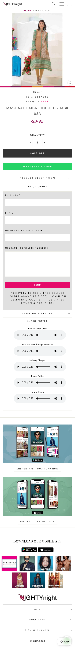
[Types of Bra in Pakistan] (63, 570)
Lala (45, 101)
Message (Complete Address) (26, 248)
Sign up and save (37, 630)
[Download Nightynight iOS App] (46, 551)
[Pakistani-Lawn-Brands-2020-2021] (55, 587)
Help (37, 609)
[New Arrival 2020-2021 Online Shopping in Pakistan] (9, 570)
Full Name (12, 195)
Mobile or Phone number (24, 230)
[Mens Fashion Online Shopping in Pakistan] (27, 570)
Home (36, 92)
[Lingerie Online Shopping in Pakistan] (19, 587)
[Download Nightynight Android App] (29, 551)
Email (9, 212)
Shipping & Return (37, 313)
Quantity (37, 135)
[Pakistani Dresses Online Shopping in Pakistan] (37, 587)
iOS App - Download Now (37, 521)
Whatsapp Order (37, 166)
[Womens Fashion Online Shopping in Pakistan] (45, 570)
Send (37, 284)
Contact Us (37, 619)
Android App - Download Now (37, 469)
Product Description (37, 178)
